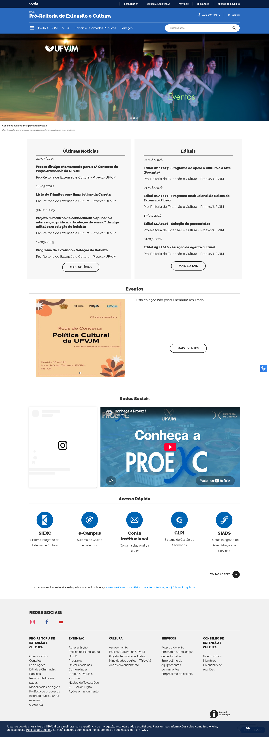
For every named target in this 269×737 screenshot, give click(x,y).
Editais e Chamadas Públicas (95, 28)
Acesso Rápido (134, 498)
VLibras (236, 15)
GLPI (179, 533)
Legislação (203, 4)
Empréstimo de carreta (177, 674)
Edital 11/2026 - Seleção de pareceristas (177, 224)
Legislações (37, 665)
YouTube (61, 622)
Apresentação (78, 647)
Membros (209, 660)
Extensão (76, 638)
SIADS (224, 533)
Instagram (32, 622)
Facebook (47, 622)
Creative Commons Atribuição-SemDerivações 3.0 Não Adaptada (150, 587)
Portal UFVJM (48, 28)
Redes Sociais (135, 398)
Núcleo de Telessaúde (84, 682)
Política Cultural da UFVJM (127, 652)
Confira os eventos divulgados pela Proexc (24, 125)
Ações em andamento (84, 691)
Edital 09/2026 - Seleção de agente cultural (179, 247)
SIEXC (66, 28)
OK (248, 727)
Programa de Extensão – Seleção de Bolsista (72, 250)
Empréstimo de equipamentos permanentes (171, 665)
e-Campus (90, 533)
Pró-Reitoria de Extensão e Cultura (42, 643)
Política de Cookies (38, 729)
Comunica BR (131, 4)
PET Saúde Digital (81, 687)
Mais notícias (81, 267)
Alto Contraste (211, 15)
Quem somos (38, 656)
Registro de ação (172, 647)
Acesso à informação (158, 4)
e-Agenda (36, 704)
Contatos (35, 660)
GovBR (33, 3)
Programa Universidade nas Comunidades (80, 665)
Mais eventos (188, 348)
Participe (184, 4)
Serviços (126, 28)
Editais (188, 151)
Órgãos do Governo (229, 4)
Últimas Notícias (81, 151)
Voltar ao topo (220, 574)
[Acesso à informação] (220, 714)
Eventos (134, 289)
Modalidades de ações (44, 687)
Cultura (116, 638)
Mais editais (188, 266)
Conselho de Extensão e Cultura (213, 643)
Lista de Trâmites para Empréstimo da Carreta (73, 194)
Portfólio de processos (44, 691)
